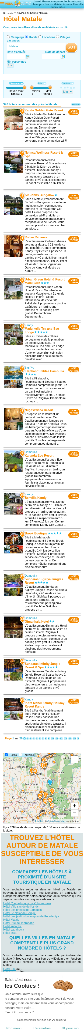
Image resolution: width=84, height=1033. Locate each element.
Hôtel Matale (11, 919)
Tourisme (28, 754)
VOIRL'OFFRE (74, 112)
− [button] (74, 813)
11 (57, 738)
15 (74, 738)
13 (65, 738)
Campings (17, 37)
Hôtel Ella (9, 969)
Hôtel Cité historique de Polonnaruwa (27, 903)
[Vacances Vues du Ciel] (23, 3)
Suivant (76, 104)
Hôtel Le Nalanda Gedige (19, 913)
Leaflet (39, 821)
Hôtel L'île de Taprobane (18, 923)
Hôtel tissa (10, 933)
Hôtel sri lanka (12, 926)
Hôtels (33, 37)
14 (70, 738)
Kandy (29, 325)
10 (52, 738)
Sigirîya (29, 367)
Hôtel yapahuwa (13, 929)
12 (61, 738)
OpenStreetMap (56, 821)
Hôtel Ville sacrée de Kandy (20, 906)
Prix (40, 83)
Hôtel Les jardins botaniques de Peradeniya (31, 916)
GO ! (71, 47)
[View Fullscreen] (74, 759)
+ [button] (74, 806)
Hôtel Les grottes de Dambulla (22, 910)
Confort (66, 83)
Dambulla (31, 452)
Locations (48, 37)
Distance (15, 83)
